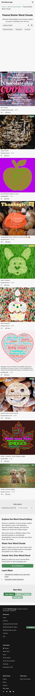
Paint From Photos (25, 679)
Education (19, 29)
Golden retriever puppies (8, 489)
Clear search (17, 504)
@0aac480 (5, 372)
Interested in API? (8, 667)
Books (19, 594)
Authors (27, 594)
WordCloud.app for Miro (9, 630)
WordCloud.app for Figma (10, 627)
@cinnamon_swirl (7, 415)
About (4, 654)
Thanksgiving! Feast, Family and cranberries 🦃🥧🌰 (15, 237)
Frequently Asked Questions (14, 579)
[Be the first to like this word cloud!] (1, 156)
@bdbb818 (5, 196)
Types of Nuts (5, 150)
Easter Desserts (5, 323)
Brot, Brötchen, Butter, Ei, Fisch (9, 194)
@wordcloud (5, 153)
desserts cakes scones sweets (9, 413)
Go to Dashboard (17, 566)
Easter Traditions (5, 280)
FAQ (4, 636)
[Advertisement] (17, 52)
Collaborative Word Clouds (10, 624)
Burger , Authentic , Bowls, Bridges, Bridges (13, 456)
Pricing (6, 648)
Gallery (5, 679)
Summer (27, 29)
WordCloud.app (6, 2)
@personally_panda (7, 110)
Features (5, 620)
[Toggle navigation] (32, 2)
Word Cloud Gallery (14, 7)
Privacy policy (6, 657)
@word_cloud (6, 492)
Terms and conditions (9, 661)
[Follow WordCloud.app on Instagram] (4, 692)
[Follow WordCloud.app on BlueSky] (10, 692)
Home (4, 7)
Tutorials (5, 633)
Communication (8, 29)
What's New (6, 651)
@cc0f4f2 (5, 458)
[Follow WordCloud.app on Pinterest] (13, 692)
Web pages (17, 597)
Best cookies (4, 107)
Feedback (5, 664)
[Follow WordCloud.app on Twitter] (7, 692)
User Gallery (9, 594)
